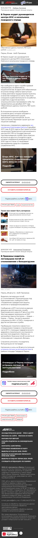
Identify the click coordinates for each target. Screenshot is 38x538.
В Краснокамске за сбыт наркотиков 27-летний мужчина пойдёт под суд (21, 220)
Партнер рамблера (18, 528)
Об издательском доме (11, 433)
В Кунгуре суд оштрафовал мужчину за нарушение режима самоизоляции (21, 214)
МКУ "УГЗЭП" (5, 289)
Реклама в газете (25, 436)
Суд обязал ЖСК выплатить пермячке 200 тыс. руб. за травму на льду (22, 239)
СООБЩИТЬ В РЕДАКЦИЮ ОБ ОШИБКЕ (16, 461)
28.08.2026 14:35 (6, 250)
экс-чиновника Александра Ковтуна (17, 126)
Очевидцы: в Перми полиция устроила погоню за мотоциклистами (17, 365)
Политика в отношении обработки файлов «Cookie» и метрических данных (17, 510)
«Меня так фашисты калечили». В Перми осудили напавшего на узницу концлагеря (22, 226)
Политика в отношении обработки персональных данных (14, 506)
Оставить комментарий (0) (19, 190)
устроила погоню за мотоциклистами (16, 349)
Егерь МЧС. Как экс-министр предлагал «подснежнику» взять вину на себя (17, 159)
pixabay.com (11, 50)
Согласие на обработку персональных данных (18, 504)
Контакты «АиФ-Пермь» (11, 446)
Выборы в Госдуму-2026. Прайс (14, 451)
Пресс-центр (28, 433)
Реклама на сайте (9, 436)
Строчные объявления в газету (15, 448)
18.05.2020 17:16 (6, 8)
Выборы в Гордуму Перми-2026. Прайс (17, 458)
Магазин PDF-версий (10, 438)
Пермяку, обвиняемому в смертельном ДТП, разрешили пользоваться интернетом (21, 233)
